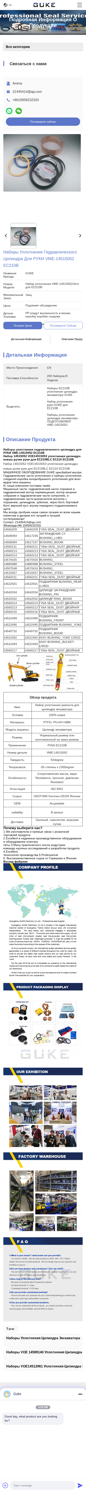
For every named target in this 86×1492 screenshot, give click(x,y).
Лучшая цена (23, 325)
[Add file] (5, 1485)
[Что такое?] (9, 111)
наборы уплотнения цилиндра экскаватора (43, 1338)
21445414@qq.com (27, 91)
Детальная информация (26, 339)
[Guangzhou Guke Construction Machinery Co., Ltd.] (44, 5)
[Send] (80, 1485)
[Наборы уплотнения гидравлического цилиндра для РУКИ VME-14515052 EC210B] (42, 177)
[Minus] (80, 1394)
